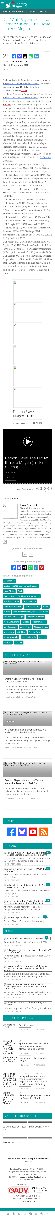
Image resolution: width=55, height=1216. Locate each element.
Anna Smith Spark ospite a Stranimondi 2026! (26, 942)
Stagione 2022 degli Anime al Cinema (21, 83)
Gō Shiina (21, 632)
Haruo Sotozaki (29, 601)
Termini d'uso (13, 1158)
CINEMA (10, 721)
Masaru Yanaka (39, 622)
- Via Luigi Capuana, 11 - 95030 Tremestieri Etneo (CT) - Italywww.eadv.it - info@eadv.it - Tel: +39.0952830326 (30, 1195)
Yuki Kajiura (9, 632)
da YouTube (11, 472)
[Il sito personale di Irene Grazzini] (5, 542)
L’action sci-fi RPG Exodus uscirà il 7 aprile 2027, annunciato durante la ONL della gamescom (27, 975)
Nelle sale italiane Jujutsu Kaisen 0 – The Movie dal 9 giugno (27, 891)
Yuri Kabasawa (10, 627)
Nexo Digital (21, 86)
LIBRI (21, 1041)
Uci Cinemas (36, 79)
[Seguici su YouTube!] (33, 832)
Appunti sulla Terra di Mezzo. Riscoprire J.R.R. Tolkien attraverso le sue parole (34, 1046)
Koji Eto (26, 622)
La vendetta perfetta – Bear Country (23, 1126)
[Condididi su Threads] (25, 56)
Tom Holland (22, 12)
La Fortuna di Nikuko (13, 606)
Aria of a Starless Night (13, 616)
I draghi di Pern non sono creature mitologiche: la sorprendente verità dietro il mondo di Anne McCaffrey (34, 1080)
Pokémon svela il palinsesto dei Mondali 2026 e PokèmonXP (27, 957)
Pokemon (42, 12)
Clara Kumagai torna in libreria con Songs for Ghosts (34, 1096)
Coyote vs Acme (27, 1025)
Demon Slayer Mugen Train (24, 413)
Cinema (14, 498)
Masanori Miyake (11, 637)
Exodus (7, 1142)
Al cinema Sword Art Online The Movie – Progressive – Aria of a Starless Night (23, 908)
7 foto (38, 423)
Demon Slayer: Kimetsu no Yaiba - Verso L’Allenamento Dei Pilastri (24, 782)
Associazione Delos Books (27, 1177)
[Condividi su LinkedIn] (36, 56)
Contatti (27, 1161)
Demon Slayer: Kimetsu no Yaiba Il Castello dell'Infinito (24, 680)
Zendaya (33, 12)
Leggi (26, 1030)
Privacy (25, 1158)
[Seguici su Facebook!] (11, 832)
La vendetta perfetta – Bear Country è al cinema (27, 1008)
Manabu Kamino (41, 627)
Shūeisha (7, 642)
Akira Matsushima (11, 622)
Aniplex (42, 637)
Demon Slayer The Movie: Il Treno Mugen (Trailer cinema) (26, 462)
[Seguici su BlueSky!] (22, 832)
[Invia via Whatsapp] (30, 56)
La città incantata (32, 606)
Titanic (46, 606)
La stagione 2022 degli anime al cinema (21, 586)
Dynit (24, 90)
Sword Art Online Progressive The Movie (30, 611)
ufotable (18, 642)
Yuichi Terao (25, 627)
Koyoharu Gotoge (24, 100)
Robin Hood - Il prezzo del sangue (32, 1059)
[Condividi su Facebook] (13, 56)
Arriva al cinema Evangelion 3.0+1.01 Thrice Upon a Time (25, 875)
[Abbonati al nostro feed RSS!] (44, 832)
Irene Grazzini (20, 61)
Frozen (7, 611)
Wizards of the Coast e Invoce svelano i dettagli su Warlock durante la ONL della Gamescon (27, 993)
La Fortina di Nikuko (35, 616)
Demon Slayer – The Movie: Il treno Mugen (22, 596)
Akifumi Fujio (34, 632)
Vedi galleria (22, 424)
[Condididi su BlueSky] (19, 56)
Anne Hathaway (8, 12)
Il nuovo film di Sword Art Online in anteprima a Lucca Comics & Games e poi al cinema (27, 859)
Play (11, 477)
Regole (33, 1158)
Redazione (43, 1158)
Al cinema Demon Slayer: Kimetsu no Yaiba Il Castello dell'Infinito (25, 731)
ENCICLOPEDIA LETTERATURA (30, 1073)
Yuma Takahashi (29, 637)
